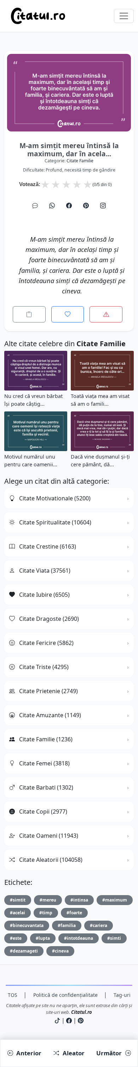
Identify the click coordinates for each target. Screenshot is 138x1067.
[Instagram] (103, 205)
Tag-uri (122, 995)
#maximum (114, 900)
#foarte (74, 913)
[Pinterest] (86, 205)
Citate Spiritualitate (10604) (55, 522)
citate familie (80, 161)
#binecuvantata (27, 925)
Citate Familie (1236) (46, 739)
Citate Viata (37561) (44, 570)
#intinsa (79, 900)
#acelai (17, 913)
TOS (12, 995)
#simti (114, 938)
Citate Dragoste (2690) (49, 619)
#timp (45, 913)
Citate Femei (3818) (44, 763)
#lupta (43, 938)
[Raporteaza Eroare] (106, 314)
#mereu (48, 900)
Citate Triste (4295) (44, 667)
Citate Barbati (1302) (46, 787)
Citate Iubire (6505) (44, 595)
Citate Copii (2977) (43, 811)
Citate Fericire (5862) (46, 643)
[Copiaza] (29, 314)
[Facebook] (69, 205)
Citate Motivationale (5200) (55, 498)
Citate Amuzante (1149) (50, 715)
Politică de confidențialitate (65, 995)
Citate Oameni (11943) (48, 835)
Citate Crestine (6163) (47, 546)
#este (16, 938)
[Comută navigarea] (124, 16)
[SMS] (35, 205)
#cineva (60, 951)
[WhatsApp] (52, 205)
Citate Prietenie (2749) (48, 691)
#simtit (17, 900)
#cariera (98, 925)
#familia (67, 925)
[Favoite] (67, 314)
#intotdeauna (78, 938)
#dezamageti (24, 951)
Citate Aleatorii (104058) (50, 860)
